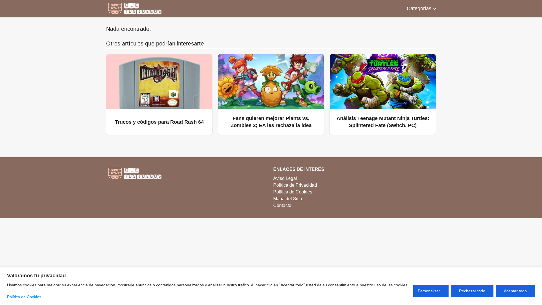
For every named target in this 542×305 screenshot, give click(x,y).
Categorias (419, 8)
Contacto (282, 205)
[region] (271, 286)
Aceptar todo (515, 291)
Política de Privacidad (295, 185)
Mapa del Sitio (287, 198)
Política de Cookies (24, 297)
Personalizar (429, 291)
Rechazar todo (472, 291)
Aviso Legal (285, 178)
